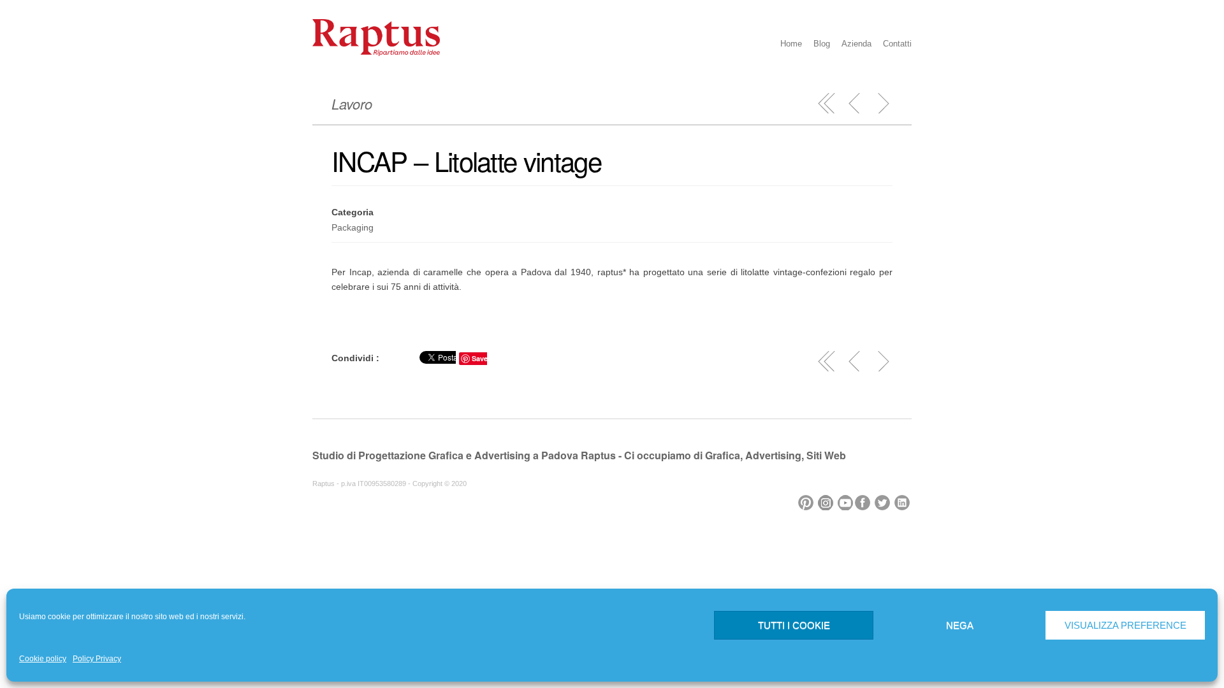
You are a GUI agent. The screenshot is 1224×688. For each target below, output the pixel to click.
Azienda (856, 43)
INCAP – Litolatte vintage (466, 160)
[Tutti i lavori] (826, 103)
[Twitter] (883, 499)
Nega (959, 625)
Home (791, 43)
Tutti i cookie (794, 625)
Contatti (897, 43)
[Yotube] (846, 499)
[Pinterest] (806, 499)
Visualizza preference (1125, 625)
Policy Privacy (97, 658)
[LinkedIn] (903, 499)
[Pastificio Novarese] (882, 103)
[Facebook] (863, 499)
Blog (821, 43)
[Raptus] (376, 53)
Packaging (353, 227)
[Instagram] (826, 499)
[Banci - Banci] (854, 103)
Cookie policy (42, 658)
